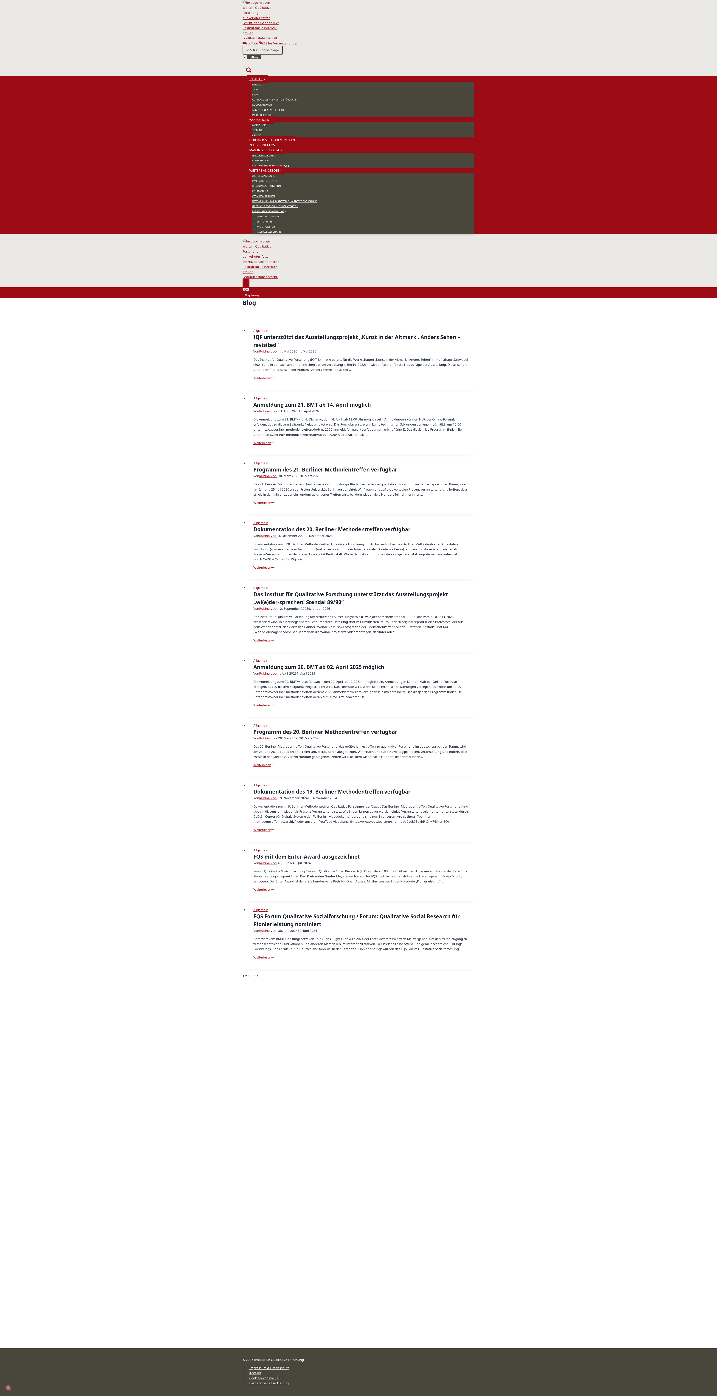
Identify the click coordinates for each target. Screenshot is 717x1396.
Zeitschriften (265, 221)
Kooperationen (262, 104)
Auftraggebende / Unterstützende (274, 99)
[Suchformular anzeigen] (249, 70)
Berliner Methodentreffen (272, 140)
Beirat (256, 94)
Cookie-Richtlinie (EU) (264, 1378)
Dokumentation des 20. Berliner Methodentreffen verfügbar (332, 529)
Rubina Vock (268, 351)
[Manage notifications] (8, 1388)
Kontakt (255, 1373)
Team (255, 89)
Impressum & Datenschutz (269, 1368)
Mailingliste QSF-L (263, 155)
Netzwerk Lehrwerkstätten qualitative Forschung (284, 201)
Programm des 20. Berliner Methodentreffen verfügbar (325, 731)
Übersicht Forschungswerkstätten (275, 206)
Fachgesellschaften (270, 231)
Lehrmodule (260, 191)
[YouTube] (244, 290)
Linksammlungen (268, 216)
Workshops (259, 125)
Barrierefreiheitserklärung (269, 1383)
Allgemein (260, 330)
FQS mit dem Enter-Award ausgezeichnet (306, 856)
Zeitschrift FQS (262, 145)
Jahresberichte (261, 115)
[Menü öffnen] (246, 283)
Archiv (256, 135)
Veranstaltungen (263, 196)
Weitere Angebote (263, 175)
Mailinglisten (266, 226)
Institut (257, 84)
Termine (257, 130)
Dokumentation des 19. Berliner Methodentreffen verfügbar (332, 791)
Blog (254, 57)
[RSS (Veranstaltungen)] (247, 290)
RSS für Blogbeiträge (262, 50)
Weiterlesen (263, 378)
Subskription (260, 160)
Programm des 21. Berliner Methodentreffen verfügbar (325, 469)
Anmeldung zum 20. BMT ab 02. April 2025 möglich (318, 666)
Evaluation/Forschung (267, 181)
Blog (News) (251, 295)
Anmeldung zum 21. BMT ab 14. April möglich (312, 404)
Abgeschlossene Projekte (268, 110)
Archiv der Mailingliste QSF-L (270, 165)
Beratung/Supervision (266, 186)
